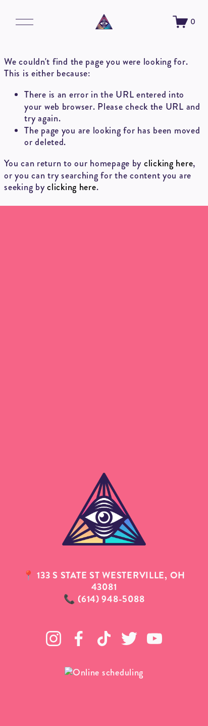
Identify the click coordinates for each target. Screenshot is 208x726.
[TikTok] (104, 638)
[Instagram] (53, 638)
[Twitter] (129, 638)
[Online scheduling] (104, 672)
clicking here (168, 163)
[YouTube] (154, 638)
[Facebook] (79, 638)
